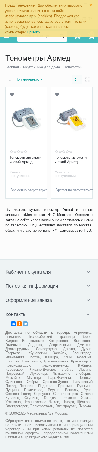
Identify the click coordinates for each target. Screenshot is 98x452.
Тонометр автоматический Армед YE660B (26, 159)
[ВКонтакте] (13, 323)
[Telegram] (25, 323)
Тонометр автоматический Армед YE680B (71, 159)
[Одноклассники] (19, 323)
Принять (34, 32)
